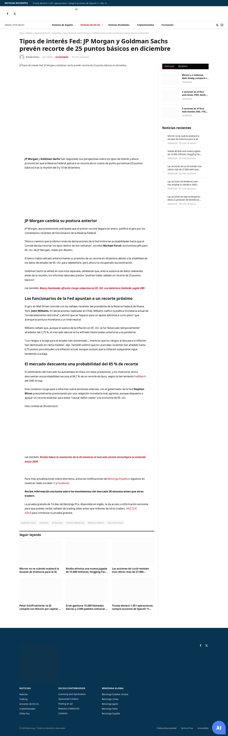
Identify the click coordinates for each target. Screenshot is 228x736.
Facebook (63, 483)
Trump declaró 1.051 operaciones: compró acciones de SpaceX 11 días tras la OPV (71, 3)
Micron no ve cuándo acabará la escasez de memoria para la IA (39, 570)
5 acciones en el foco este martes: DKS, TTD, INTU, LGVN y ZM (194, 110)
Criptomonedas (145, 24)
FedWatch (140, 376)
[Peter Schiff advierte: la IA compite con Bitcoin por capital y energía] (40, 589)
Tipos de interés (115, 522)
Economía (57, 33)
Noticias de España (62, 24)
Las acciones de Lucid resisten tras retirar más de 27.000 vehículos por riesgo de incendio (132, 570)
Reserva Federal (96, 522)
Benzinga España (117, 478)
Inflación (44, 522)
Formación (167, 24)
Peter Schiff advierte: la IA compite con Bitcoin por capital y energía (39, 607)
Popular (169, 66)
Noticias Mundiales (118, 24)
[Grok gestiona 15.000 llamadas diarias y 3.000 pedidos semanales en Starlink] (87, 589)
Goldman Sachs (28, 522)
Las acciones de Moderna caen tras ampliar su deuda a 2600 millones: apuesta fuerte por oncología (183, 186)
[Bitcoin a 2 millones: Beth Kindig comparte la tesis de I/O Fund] (170, 79)
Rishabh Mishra (32, 57)
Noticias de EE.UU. (90, 24)
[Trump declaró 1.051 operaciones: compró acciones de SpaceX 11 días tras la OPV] (133, 589)
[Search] (217, 25)
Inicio (21, 33)
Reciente (183, 66)
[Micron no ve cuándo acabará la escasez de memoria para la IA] (40, 552)
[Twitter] (8, 175)
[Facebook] (8, 167)
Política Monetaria (75, 522)
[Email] (8, 198)
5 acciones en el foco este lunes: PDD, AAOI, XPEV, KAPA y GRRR (194, 93)
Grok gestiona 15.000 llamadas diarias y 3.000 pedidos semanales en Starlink (86, 607)
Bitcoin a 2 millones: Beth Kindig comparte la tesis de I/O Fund (195, 77)
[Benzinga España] (114, 13)
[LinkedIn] (8, 183)
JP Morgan (57, 522)
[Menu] (222, 25)
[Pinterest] (8, 191)
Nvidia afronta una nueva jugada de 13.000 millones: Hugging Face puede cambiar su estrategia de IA (87, 570)
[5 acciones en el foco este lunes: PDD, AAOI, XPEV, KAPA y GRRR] (170, 96)
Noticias (29, 33)
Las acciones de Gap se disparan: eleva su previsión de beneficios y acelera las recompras (184, 199)
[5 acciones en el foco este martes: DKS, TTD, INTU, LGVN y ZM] (170, 112)
